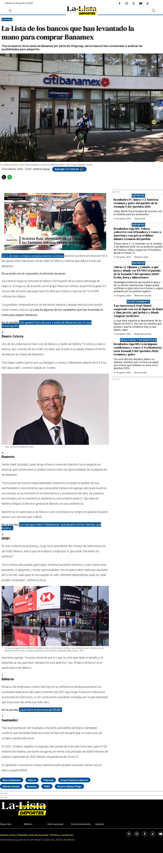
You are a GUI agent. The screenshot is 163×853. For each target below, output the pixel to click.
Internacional (55, 824)
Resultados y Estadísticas (138, 340)
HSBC (47, 786)
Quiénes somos (8, 835)
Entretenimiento (138, 301)
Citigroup (48, 780)
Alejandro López (141, 257)
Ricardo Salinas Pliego (69, 786)
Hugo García (139, 219)
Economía (7, 19)
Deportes (138, 195)
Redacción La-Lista (142, 296)
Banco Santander (12, 780)
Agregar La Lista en (67, 169)
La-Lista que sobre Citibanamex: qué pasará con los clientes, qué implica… (51, 526)
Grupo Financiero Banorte (74, 780)
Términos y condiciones (61, 835)
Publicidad (22, 835)
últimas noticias (11, 786)
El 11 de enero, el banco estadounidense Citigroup (33, 255)
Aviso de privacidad (38, 835)
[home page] (82, 10)
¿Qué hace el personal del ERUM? (41, 709)
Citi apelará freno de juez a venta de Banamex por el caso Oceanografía (47, 324)
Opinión (99, 824)
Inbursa (32, 780)
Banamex (32, 786)
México (28, 824)
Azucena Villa (140, 373)
